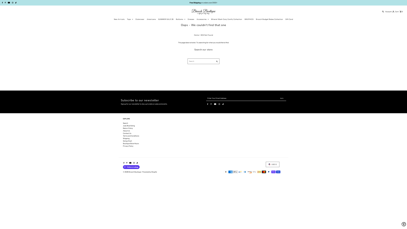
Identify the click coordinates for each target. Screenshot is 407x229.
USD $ (274, 164)
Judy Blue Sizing (129, 126)
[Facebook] (2, 3)
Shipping (126, 138)
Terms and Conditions (131, 136)
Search (125, 123)
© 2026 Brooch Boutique (132, 172)
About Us (126, 131)
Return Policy (128, 128)
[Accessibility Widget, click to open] (404, 224)
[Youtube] (8, 3)
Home (196, 35)
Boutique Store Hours (131, 143)
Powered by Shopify (149, 172)
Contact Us (127, 133)
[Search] (383, 11)
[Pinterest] (5, 3)
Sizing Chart (127, 141)
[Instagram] (12, 3)
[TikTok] (15, 3)
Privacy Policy (128, 146)
